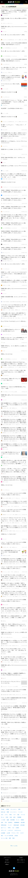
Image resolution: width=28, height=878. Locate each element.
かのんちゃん (18, 830)
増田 (10, 838)
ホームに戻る (14, 845)
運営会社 (7, 864)
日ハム (2, 817)
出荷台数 (22, 825)
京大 (2, 814)
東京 (2, 835)
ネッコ (17, 819)
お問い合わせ (7, 862)
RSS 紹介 (7, 859)
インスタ (20, 812)
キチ (14, 814)
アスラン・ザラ (15, 833)
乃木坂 (2, 809)
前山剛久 (23, 822)
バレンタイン (13, 809)
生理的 (17, 827)
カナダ (21, 833)
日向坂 (16, 835)
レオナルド (10, 830)
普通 (8, 812)
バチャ (6, 814)
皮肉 (14, 817)
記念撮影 (3, 833)
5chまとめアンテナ (14, 873)
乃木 (6, 822)
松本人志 (3, 812)
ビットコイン (13, 812)
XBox (10, 814)
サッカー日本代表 (9, 835)
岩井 (2, 822)
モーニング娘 (4, 838)
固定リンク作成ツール (21, 859)
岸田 (19, 809)
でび (13, 827)
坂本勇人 (10, 822)
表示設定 (21, 857)
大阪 (18, 814)
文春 (11, 817)
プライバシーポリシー (21, 862)
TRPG (9, 827)
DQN (7, 817)
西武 (14, 838)
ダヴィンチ (3, 830)
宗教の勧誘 (16, 825)
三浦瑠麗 (19, 817)
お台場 (8, 833)
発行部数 (12, 819)
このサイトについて (7, 857)
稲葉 (8, 819)
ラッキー (10, 825)
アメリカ (23, 814)
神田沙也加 (3, 825)
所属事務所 (16, 822)
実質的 (22, 819)
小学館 (7, 809)
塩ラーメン (3, 827)
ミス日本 (3, 819)
